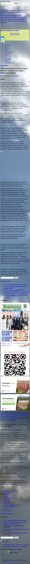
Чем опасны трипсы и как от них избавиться (12, 19)
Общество (6, 50)
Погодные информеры (15, 34)
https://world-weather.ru (15, 33)
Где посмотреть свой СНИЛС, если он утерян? (13, 17)
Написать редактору (7, 59)
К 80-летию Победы (9, 498)
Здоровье (6, 494)
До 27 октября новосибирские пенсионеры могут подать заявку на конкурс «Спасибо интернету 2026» (14, 12)
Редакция (6, 60)
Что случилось (6, 53)
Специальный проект (9, 507)
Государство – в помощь (8, 52)
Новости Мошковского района (10, 30)
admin (2, 76)
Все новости (6, 541)
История (5, 55)
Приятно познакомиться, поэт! (9, 62)
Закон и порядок (7, 44)
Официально (6, 48)
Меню (2, 41)
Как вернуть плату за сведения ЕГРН (11, 15)
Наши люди (6, 46)
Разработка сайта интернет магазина (14, 560)
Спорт (5, 57)
